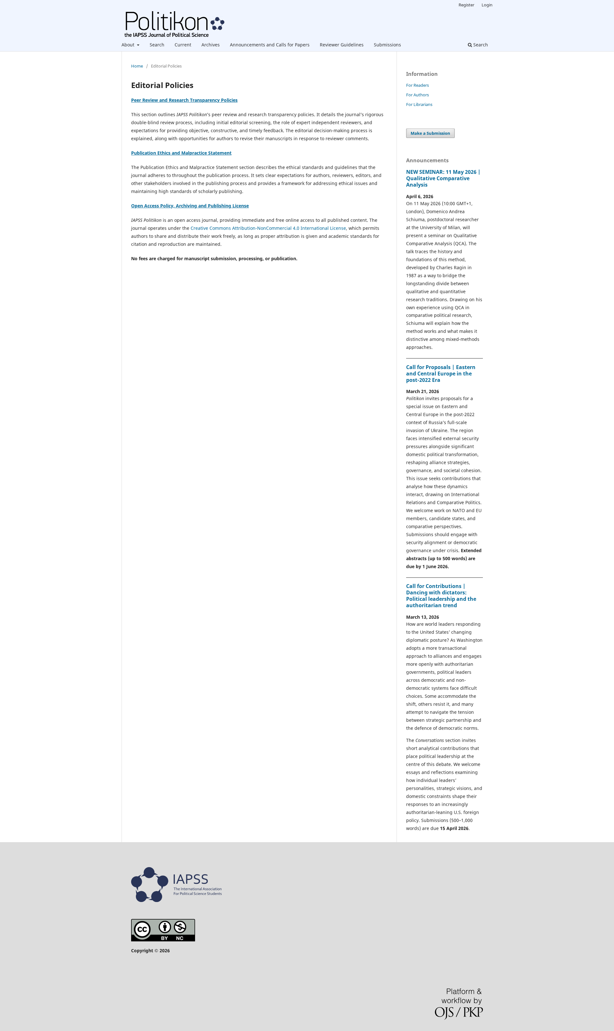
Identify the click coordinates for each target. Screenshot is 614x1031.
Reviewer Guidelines (342, 45)
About (129, 45)
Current (183, 45)
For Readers (417, 85)
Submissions (387, 45)
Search (157, 45)
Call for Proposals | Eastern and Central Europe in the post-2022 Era (441, 373)
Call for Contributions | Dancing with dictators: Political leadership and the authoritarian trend (441, 596)
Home (137, 66)
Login (487, 5)
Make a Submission (430, 133)
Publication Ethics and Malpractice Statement (181, 153)
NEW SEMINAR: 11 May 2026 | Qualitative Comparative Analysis (443, 178)
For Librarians (419, 104)
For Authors (417, 95)
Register (466, 5)
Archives (210, 45)
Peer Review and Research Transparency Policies (184, 100)
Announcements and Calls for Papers (270, 45)
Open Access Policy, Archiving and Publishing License (190, 206)
